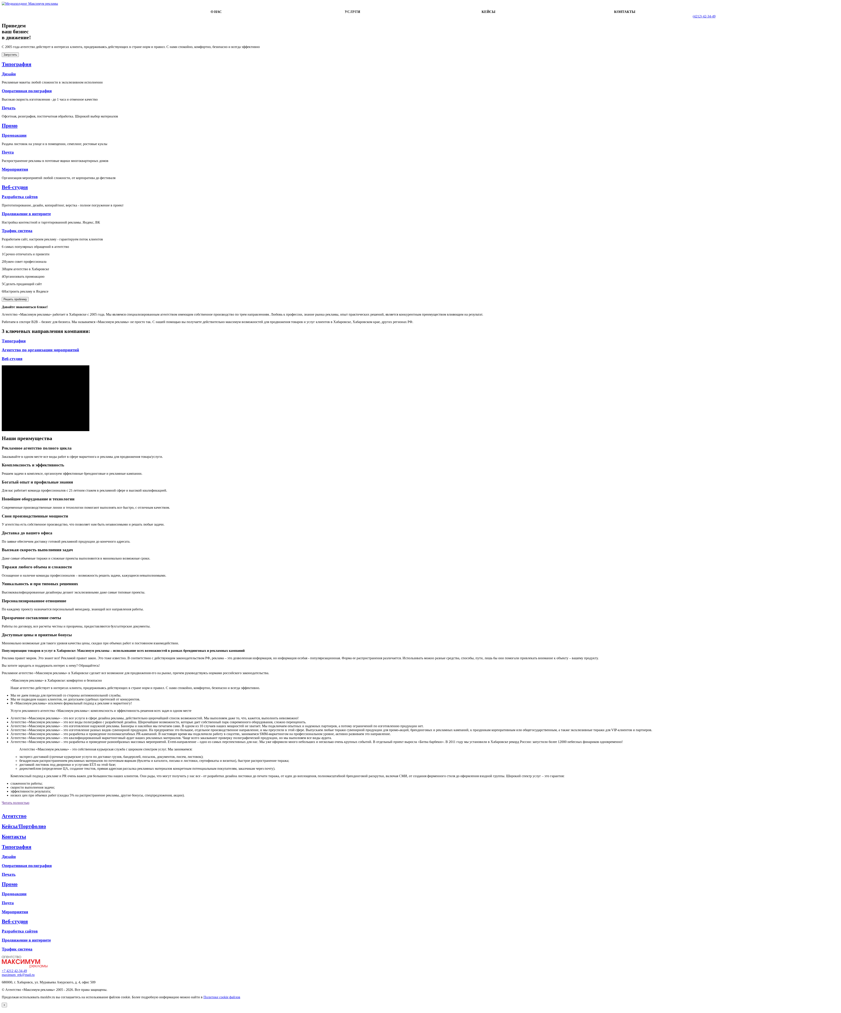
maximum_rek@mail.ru (18, 975)
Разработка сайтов (20, 196)
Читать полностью (15, 803)
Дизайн (9, 74)
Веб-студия (15, 187)
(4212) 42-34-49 (704, 16)
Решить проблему (15, 299)
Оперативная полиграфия (27, 91)
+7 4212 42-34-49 (14, 971)
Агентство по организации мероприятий (40, 350)
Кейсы (488, 12)
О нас (216, 12)
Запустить (10, 54)
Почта (8, 152)
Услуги (352, 12)
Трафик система (17, 230)
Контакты (624, 12)
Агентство (14, 816)
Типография (16, 64)
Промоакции (14, 135)
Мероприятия (15, 169)
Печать (9, 108)
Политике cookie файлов (221, 997)
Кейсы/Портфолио (24, 826)
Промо (10, 125)
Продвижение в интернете (26, 213)
